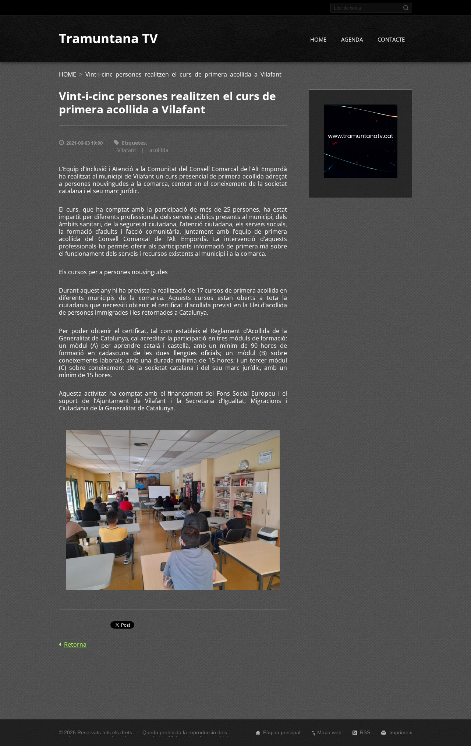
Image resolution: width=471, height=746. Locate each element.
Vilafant (126, 149)
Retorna (75, 644)
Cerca (406, 8)
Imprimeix (400, 732)
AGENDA (352, 39)
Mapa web (329, 732)
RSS (365, 732)
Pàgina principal (281, 732)
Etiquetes (134, 142)
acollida (159, 149)
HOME (318, 39)
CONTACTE (391, 39)
